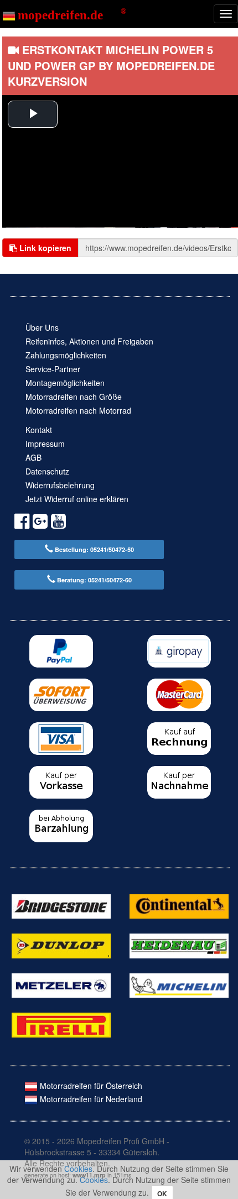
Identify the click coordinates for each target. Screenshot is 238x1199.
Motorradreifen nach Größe (73, 396)
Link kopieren (44, 247)
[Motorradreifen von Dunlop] (61, 944)
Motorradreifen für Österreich (90, 1085)
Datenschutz (47, 471)
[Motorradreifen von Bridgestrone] (61, 905)
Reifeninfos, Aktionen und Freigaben (89, 341)
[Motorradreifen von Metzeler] (61, 984)
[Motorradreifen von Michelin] (179, 984)
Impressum (45, 443)
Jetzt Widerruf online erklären (76, 498)
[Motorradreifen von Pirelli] (61, 1023)
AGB (33, 457)
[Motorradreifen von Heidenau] (179, 944)
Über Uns (42, 327)
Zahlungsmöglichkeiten (65, 355)
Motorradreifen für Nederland (90, 1098)
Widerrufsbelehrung (60, 485)
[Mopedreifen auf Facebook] (21, 523)
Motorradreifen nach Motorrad (78, 410)
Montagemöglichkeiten (65, 382)
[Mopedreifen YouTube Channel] (58, 523)
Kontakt (38, 429)
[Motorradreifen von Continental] (179, 905)
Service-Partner (52, 368)
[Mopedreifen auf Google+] (40, 523)
